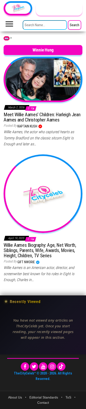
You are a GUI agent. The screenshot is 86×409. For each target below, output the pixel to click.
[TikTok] (61, 366)
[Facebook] (25, 366)
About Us (15, 397)
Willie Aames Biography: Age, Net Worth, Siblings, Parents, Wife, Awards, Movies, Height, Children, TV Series (40, 250)
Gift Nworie (26, 262)
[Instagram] (52, 366)
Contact (43, 402)
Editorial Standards (43, 397)
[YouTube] (43, 366)
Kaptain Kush (27, 126)
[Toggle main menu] (9, 25)
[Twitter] (34, 366)
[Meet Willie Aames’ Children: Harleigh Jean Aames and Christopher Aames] (43, 79)
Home (6, 38)
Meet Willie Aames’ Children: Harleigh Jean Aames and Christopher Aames (42, 117)
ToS (68, 397)
